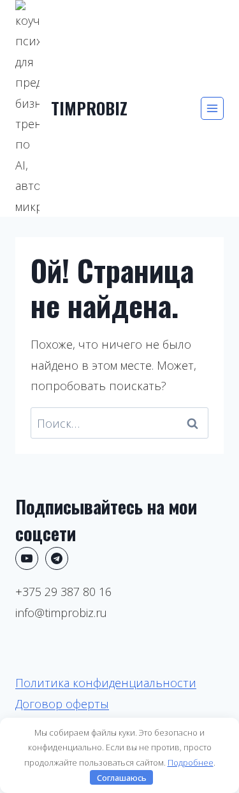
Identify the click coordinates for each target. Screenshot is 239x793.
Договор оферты (62, 703)
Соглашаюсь (122, 777)
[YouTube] (26, 558)
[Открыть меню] (212, 108)
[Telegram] (56, 558)
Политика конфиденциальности (105, 682)
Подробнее (191, 762)
